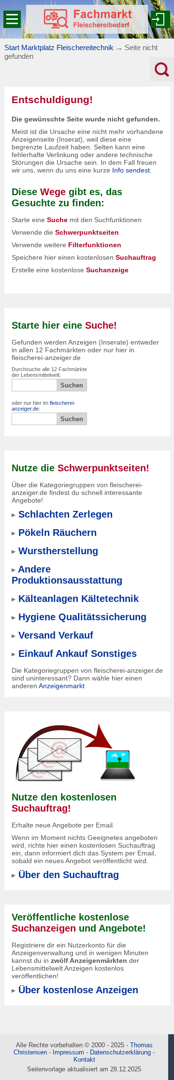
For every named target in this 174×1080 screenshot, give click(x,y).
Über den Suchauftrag (68, 874)
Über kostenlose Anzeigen (78, 990)
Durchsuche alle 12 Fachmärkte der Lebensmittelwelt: (49, 372)
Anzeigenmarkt (62, 686)
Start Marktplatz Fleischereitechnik (59, 47)
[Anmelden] (160, 19)
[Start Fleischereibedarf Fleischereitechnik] (87, 19)
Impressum (68, 1052)
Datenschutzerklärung (120, 1052)
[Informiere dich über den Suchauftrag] (75, 752)
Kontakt (84, 1059)
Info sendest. (132, 170)
